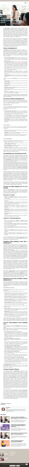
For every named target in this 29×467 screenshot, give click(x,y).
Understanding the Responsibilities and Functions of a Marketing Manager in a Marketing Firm (18, 425)
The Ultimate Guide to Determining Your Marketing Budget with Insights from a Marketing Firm (7, 458)
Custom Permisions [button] (12, 465)
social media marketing (17, 62)
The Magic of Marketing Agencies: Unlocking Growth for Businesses (6, 454)
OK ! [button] (26, 464)
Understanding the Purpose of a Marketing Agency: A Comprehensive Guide (19, 434)
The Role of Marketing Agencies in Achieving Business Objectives (17, 441)
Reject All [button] (18, 465)
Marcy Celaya (8, 407)
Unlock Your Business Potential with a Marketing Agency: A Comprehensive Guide (19, 418)
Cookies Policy (23, 464)
